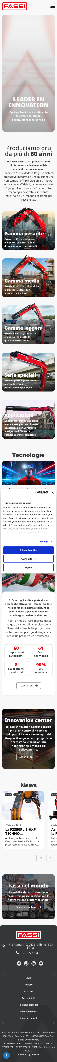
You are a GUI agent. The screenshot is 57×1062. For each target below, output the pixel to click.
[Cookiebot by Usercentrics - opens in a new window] (36, 492)
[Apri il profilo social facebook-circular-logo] (19, 963)
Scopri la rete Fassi (26, 907)
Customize (26, 559)
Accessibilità (28, 998)
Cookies (28, 991)
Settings (43, 541)
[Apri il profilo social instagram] (26, 963)
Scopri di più (26, 685)
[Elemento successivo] (50, 858)
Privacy (28, 984)
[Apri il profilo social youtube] (41, 963)
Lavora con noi (28, 1018)
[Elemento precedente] (40, 858)
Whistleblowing (28, 1011)
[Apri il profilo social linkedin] (33, 963)
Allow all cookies (28, 550)
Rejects (28, 567)
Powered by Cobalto (28, 1054)
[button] (6, 1055)
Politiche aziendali (28, 1005)
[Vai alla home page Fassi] (14, 6)
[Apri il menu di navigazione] (52, 6)
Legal (29, 978)
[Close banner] (53, 493)
